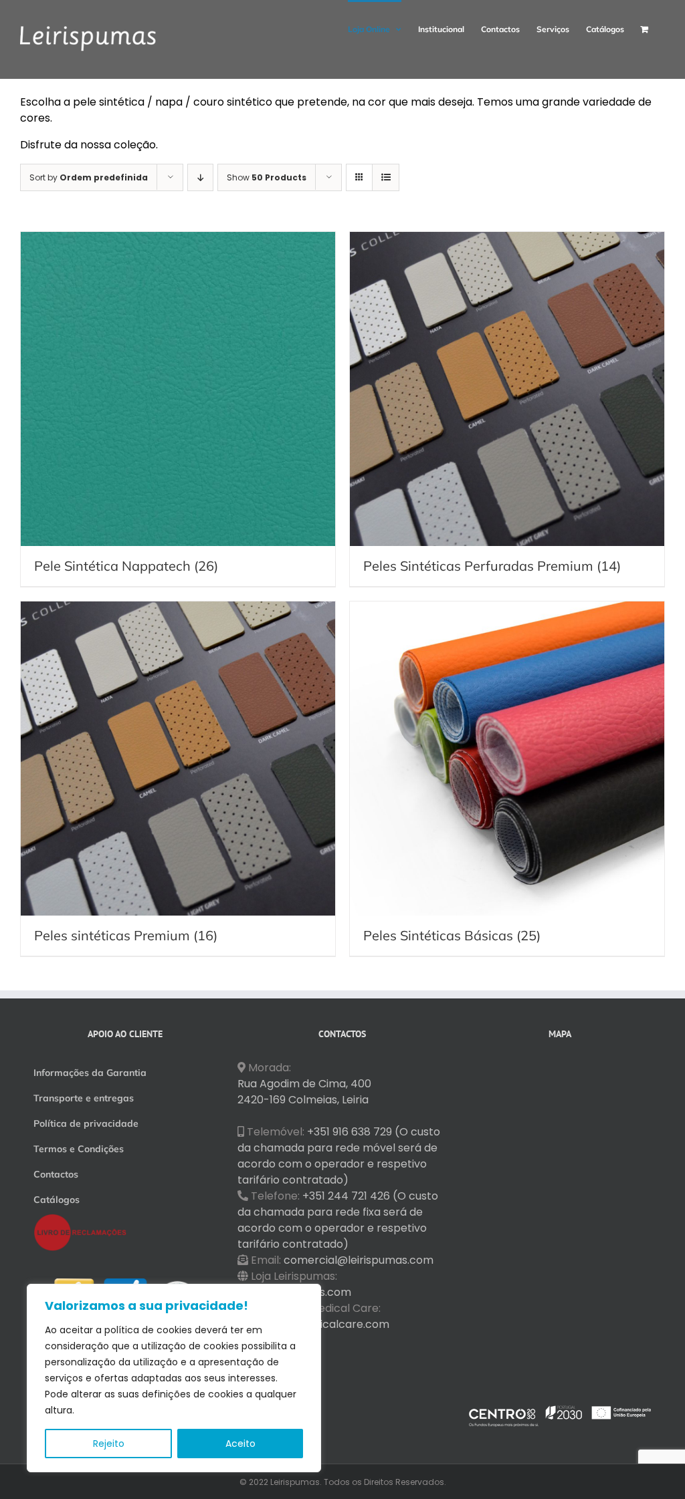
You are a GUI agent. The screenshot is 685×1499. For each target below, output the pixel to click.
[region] (174, 1378)
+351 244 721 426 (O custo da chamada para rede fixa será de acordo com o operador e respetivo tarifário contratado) (337, 1220)
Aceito (240, 1443)
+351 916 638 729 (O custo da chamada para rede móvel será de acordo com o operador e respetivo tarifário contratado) (338, 1156)
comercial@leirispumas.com (358, 1260)
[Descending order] (200, 177)
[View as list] (386, 177)
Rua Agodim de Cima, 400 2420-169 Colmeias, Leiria (304, 1091)
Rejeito (108, 1443)
